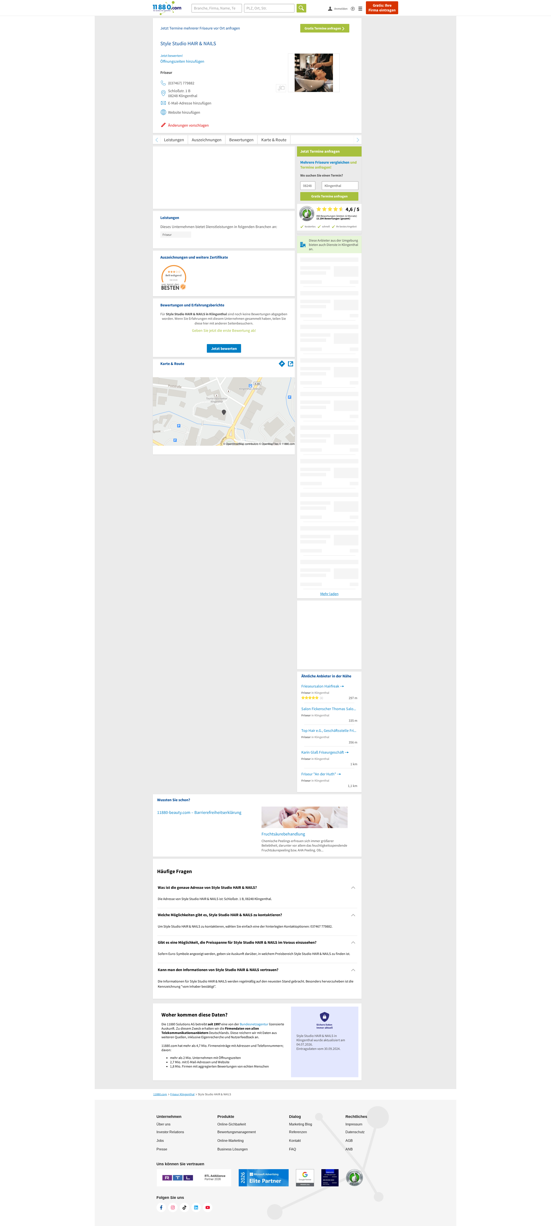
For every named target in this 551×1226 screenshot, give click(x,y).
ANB (349, 1149)
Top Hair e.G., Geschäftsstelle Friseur (329, 730)
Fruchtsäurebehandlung (283, 833)
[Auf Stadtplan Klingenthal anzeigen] (290, 363)
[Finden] (301, 8)
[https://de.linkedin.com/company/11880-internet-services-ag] (196, 1207)
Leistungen (174, 139)
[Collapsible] (353, 887)
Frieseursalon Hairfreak (320, 686)
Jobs (160, 1140)
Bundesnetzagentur (254, 1024)
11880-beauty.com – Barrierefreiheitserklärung (199, 812)
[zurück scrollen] (156, 139)
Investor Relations (170, 1132)
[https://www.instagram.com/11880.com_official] (173, 1207)
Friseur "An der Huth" (318, 773)
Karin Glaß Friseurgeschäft (322, 752)
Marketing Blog (300, 1124)
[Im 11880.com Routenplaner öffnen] (282, 363)
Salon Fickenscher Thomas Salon (328, 708)
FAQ (292, 1149)
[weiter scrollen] (358, 139)
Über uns (163, 1124)
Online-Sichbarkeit (231, 1124)
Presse (161, 1149)
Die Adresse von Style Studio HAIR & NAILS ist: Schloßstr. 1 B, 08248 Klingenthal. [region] (215, 899)
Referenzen (298, 1132)
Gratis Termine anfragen (323, 28)
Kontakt (295, 1140)
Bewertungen (241, 139)
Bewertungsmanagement (236, 1132)
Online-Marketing (230, 1140)
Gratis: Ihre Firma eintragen (382, 8)
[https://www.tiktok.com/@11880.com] (184, 1207)
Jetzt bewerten (224, 348)
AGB (349, 1140)
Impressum (353, 1124)
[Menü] (362, 8)
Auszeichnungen (206, 139)
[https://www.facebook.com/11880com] (161, 1207)
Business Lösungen (232, 1149)
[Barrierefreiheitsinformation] (354, 8)
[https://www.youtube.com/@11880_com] (207, 1207)
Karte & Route (273, 139)
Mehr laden (329, 593)
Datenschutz (355, 1132)
